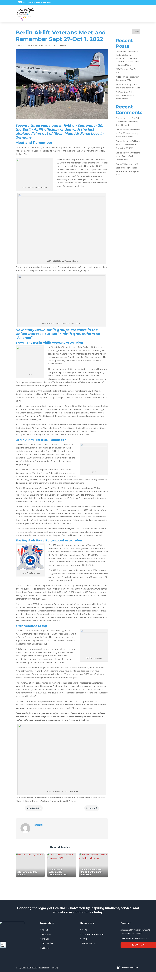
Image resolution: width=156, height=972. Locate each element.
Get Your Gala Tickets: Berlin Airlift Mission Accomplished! (126, 95)
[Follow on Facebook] (125, 2)
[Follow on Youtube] (138, 2)
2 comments (61, 45)
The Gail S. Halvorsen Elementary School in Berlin (127, 122)
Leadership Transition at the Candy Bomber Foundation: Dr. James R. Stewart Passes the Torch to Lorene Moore (127, 58)
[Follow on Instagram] (134, 2)
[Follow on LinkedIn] (130, 2)
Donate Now (138, 945)
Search (136, 32)
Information (45, 45)
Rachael (21, 45)
